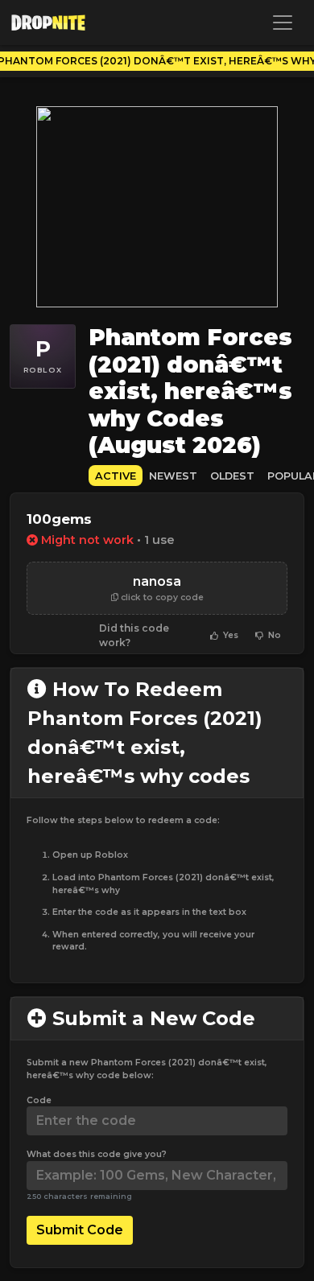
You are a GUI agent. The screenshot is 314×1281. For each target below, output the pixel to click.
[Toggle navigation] (282, 22)
